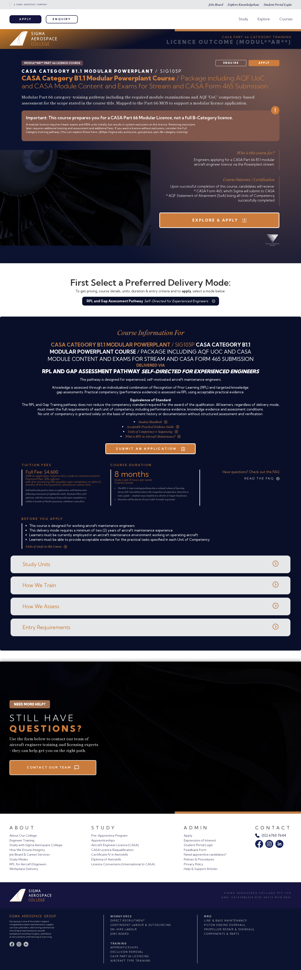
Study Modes (18, 859)
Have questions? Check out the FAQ (251, 472)
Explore (264, 19)
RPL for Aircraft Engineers (27, 864)
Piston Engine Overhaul (225, 925)
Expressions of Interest (200, 840)
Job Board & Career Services (29, 854)
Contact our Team (49, 767)
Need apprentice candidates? (205, 854)
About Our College (23, 836)
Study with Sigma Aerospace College (35, 845)
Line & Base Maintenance (225, 920)
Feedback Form (195, 850)
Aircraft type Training (130, 960)
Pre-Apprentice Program (109, 836)
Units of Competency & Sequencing (150, 431)
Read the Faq (259, 478)
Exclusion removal (126, 951)
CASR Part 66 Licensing (129, 956)
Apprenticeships (103, 840)
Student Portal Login (278, 4)
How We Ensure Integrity (27, 850)
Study (243, 19)
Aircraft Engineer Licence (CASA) (115, 845)
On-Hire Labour (123, 929)
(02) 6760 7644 (274, 835)
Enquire (231, 62)
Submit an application (146, 449)
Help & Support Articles (200, 869)
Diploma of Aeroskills (106, 859)
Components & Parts (222, 933)
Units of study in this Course (44, 546)
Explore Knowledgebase (243, 4)
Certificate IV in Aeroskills (109, 854)
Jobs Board (216, 4)
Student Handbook (150, 422)
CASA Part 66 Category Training (257, 37)
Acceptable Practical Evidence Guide (150, 427)
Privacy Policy (193, 864)
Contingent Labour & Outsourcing (140, 925)
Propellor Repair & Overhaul (229, 929)
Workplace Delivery (23, 869)
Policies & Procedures (199, 859)
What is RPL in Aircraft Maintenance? (150, 436)
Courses (286, 19)
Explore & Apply (215, 220)
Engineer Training (21, 840)
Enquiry (62, 19)
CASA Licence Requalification (112, 850)
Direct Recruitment (127, 920)
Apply (25, 19)
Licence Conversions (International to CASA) (123, 864)
